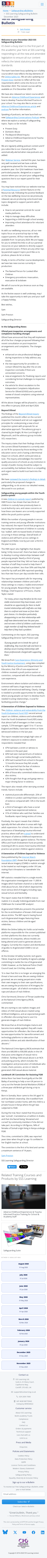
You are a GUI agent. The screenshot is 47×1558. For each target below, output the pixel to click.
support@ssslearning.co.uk (25, 1392)
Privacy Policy (23, 1471)
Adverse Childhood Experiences (26, 97)
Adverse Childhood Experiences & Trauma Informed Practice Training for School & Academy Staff (22, 1214)
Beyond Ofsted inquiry (29, 414)
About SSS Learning (23, 1413)
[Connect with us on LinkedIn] (42, 1532)
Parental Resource (11, 189)
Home (5, 10)
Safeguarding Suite (12, 1250)
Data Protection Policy (23, 1459)
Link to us (23, 1438)
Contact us (23, 1425)
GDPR (23, 1462)
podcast (5, 109)
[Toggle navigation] (42, 4)
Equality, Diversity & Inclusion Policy (23, 1478)
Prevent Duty (7, 80)
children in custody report (19, 499)
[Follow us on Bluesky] (5, 1532)
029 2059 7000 (25, 1396)
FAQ (23, 1422)
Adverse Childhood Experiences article (18, 106)
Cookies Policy (23, 1456)
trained (27, 833)
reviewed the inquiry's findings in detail (27, 479)
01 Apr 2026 (23, 1311)
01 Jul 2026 (23, 1278)
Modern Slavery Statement (23, 1468)
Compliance (23, 1419)
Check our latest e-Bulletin (23, 1506)
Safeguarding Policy (23, 1475)
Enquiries (23, 1447)
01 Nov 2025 (23, 1367)
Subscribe (22, 1501)
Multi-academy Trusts (23, 1416)
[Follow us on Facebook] (33, 1532)
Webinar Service (12, 160)
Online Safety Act (12, 76)
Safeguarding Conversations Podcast (22, 117)
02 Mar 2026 (23, 1323)
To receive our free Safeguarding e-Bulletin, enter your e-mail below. (23, 1488)
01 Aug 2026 (23, 1267)
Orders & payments (23, 1428)
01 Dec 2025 (23, 1356)
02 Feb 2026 (23, 1334)
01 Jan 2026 (23, 1345)
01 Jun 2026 (23, 1289)
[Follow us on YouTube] (24, 1532)
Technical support (23, 1432)
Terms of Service (25, 1524)
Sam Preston (25, 29)
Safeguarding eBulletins (22, 10)
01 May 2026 (23, 1300)
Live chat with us (23, 1435)
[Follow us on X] (15, 1532)
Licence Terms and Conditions (23, 1465)
